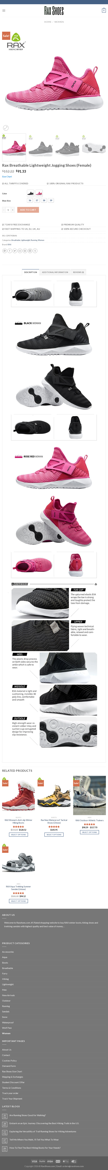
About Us (6, 1049)
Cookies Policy (9, 1060)
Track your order (10, 1093)
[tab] (30, 272)
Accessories (8, 951)
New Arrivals (8, 995)
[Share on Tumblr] (35, 250)
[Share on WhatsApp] (4, 250)
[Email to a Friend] (20, 250)
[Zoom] (6, 128)
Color (4, 193)
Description (30, 272)
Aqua (4, 957)
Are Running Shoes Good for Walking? (27, 1115)
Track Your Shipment (12, 1098)
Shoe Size (6, 201)
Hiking (5, 979)
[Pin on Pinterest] (25, 250)
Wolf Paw (7, 1027)
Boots (5, 962)
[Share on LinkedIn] (30, 250)
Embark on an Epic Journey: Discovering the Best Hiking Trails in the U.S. (44, 1123)
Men (4, 989)
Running (34, 240)
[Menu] (3, 10)
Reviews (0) (78, 272)
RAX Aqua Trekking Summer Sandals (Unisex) (18, 887)
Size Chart (7, 176)
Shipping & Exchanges (12, 1076)
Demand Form (9, 1066)
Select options (18, 835)
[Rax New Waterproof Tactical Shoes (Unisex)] (54, 795)
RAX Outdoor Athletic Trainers (90, 820)
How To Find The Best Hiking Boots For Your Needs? (35, 1147)
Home (47, 21)
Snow (4, 1017)
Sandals (5, 1011)
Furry (4, 973)
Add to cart (28, 209)
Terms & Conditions (11, 1087)
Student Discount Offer (13, 1082)
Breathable (16, 240)
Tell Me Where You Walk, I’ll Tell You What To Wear (34, 1139)
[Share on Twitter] (15, 250)
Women (59, 21)
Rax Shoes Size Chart (12, 1071)
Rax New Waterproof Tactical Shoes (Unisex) (54, 821)
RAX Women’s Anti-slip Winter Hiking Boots (18, 821)
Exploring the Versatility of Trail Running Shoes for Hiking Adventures (42, 1131)
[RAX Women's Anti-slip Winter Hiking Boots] (18, 795)
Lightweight (25, 240)
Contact (6, 1055)
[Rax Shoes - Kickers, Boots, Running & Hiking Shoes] (54, 10)
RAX (9, 244)
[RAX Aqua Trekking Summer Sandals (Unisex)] (18, 862)
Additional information (55, 272)
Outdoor (6, 1000)
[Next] (100, 79)
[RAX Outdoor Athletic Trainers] (89, 795)
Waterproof (8, 1022)
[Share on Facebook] (9, 250)
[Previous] (7, 79)
